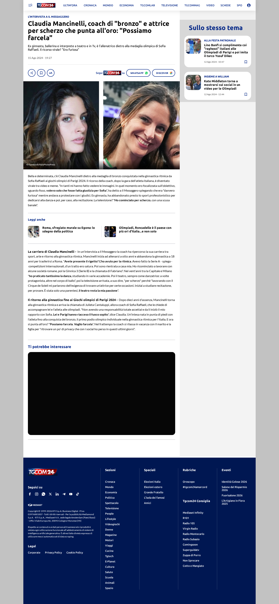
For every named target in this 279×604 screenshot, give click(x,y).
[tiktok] (78, 494)
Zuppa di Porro (192, 555)
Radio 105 (189, 523)
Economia (111, 492)
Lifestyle (110, 518)
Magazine (111, 534)
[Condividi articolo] (31, 73)
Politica (109, 497)
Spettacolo (111, 503)
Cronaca (110, 481)
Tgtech (109, 556)
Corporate (34, 552)
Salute (109, 572)
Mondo (109, 487)
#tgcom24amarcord (195, 487)
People (109, 513)
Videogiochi (112, 524)
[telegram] (64, 494)
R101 (186, 518)
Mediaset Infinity (193, 512)
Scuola (109, 577)
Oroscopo (189, 481)
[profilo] (249, 5)
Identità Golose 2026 (234, 481)
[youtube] (71, 494)
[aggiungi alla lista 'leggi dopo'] (41, 73)
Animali (109, 582)
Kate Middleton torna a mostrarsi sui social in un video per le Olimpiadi (222, 84)
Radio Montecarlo (193, 533)
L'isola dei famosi (154, 497)
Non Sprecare (191, 560)
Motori (109, 540)
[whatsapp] (43, 494)
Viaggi (109, 545)
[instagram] (37, 494)
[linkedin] (57, 494)
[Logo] (46, 5)
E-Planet (110, 561)
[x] (50, 494)
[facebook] (30, 494)
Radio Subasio (191, 539)
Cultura (109, 566)
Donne (109, 529)
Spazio (109, 588)
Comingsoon (190, 544)
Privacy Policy (53, 552)
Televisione (112, 508)
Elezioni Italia (152, 481)
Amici (147, 503)
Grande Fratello (153, 492)
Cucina (109, 550)
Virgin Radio (190, 528)
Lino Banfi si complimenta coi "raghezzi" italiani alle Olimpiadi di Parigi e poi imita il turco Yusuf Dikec (226, 50)
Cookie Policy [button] (74, 552)
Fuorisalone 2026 (232, 495)
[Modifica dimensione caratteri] (50, 73)
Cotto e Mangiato (193, 565)
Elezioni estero (153, 487)
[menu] (30, 5)
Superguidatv (191, 549)
